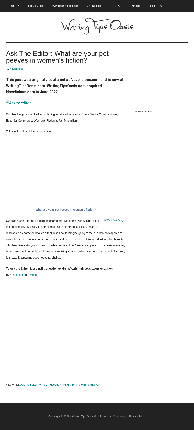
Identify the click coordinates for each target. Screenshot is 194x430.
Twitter (32, 274)
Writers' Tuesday (48, 384)
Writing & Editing (70, 384)
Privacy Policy (137, 416)
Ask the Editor (28, 384)
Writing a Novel (90, 384)
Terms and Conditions (113, 416)
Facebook (17, 274)
